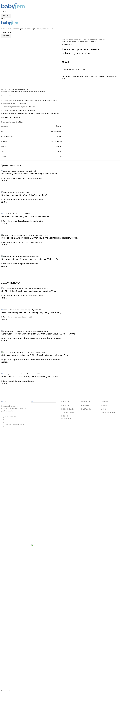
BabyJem (59, 126)
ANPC (103, 409)
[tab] (5, 89)
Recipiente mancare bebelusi (28, 264)
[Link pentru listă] (15, 414)
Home (64, 39)
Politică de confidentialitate (66, 417)
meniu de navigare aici (18, 29)
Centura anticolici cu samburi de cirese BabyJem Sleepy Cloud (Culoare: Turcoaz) (38, 334)
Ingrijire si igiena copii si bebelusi (12, 338)
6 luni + (59, 156)
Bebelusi (59, 146)
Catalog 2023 (85, 405)
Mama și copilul (41, 338)
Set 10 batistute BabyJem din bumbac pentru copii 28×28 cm (28, 291)
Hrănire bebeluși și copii (74, 39)
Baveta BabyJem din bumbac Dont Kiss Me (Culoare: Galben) (29, 174)
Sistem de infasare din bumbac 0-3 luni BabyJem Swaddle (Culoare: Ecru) (34, 355)
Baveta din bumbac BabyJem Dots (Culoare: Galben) (25, 216)
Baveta (60, 151)
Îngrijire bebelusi (29, 338)
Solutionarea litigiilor (108, 412)
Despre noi (65, 405)
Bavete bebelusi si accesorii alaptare (94, 39)
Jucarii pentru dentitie (25, 317)
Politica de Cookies (67, 409)
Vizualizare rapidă (3, 189)
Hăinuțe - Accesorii (7, 381)
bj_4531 (59, 136)
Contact (104, 405)
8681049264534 (56, 131)
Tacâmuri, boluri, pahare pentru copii (30, 242)
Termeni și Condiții (67, 412)
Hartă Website (86, 409)
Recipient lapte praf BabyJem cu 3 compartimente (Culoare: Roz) (30, 259)
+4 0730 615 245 (6, 0)
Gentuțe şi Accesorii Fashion (24, 381)
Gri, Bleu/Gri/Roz (56, 141)
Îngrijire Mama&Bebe (54, 338)
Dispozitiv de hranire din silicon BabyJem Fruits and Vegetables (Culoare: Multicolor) (39, 238)
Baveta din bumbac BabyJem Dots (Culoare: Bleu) (24, 195)
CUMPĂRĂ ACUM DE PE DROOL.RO (74, 69)
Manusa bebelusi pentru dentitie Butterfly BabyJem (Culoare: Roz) (31, 312)
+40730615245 (6, 2)
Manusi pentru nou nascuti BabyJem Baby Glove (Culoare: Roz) (30, 376)
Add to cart (3, 184)
